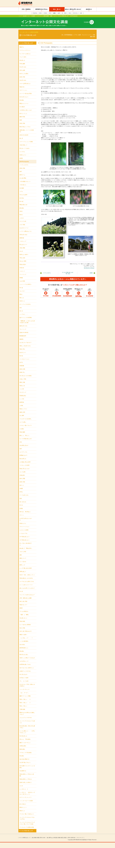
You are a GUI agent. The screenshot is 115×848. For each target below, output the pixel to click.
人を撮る (22, 428)
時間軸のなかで (23, 455)
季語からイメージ (24, 103)
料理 (50, 13)
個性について (23, 558)
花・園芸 (64, 13)
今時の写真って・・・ (25, 145)
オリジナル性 (23, 221)
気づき (21, 505)
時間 (21, 120)
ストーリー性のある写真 (26, 93)
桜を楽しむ (22, 60)
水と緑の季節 (23, 178)
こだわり (22, 218)
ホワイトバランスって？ (26, 797)
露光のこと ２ (23, 807)
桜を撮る (22, 100)
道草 (21, 448)
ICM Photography (24, 161)
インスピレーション (24, 359)
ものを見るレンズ (24, 661)
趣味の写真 (22, 116)
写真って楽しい (23, 706)
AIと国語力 (22, 106)
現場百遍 (22, 365)
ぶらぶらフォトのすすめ (26, 717)
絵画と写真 (22, 77)
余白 (21, 307)
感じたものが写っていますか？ (27, 588)
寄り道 (21, 287)
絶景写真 (22, 402)
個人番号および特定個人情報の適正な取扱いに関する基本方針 (61, 837)
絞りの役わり (23, 804)
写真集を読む (23, 395)
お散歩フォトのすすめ (25, 671)
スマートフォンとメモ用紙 (26, 141)
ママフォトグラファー (25, 50)
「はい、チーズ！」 (24, 692)
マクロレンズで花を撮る (26, 752)
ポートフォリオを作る (25, 304)
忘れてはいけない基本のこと (27, 667)
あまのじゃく (23, 352)
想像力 (21, 608)
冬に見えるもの (23, 674)
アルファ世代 (23, 57)
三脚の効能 (22, 709)
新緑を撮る (22, 749)
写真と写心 (22, 349)
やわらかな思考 (23, 194)
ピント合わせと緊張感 (25, 624)
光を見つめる (23, 80)
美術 (70, 13)
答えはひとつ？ (23, 244)
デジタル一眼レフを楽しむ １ (27, 814)
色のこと (22, 485)
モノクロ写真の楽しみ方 (26, 438)
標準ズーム (22, 174)
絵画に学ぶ (22, 372)
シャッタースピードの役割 (26, 800)
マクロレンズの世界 (24, 465)
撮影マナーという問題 (25, 696)
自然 (81, 13)
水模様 (21, 488)
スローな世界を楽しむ (25, 83)
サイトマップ (80, 837)
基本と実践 (22, 478)
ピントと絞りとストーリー (26, 584)
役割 (21, 498)
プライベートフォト (24, 526)
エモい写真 (22, 224)
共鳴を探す (22, 475)
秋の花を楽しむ (23, 736)
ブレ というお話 (24, 681)
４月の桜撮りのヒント (25, 181)
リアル (21, 191)
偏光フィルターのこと (25, 742)
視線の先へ (22, 87)
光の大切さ (22, 644)
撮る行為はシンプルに (25, 126)
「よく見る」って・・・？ (26, 638)
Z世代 (21, 211)
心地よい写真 (23, 379)
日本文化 (75, 13)
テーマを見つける (24, 495)
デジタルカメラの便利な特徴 (27, 827)
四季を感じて (23, 571)
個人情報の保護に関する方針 (38, 837)
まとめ (21, 785)
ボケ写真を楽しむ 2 (24, 536)
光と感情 (22, 415)
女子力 (21, 362)
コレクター (22, 291)
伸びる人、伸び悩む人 (25, 511)
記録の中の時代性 (24, 332)
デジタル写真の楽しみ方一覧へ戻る (67, 273)
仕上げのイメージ (24, 228)
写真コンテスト (23, 408)
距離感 (21, 277)
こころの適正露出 (24, 641)
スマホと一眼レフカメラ (26, 425)
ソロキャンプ (23, 241)
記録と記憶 (22, 369)
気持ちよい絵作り (24, 254)
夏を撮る (22, 208)
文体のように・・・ (24, 155)
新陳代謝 (22, 238)
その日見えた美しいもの (26, 110)
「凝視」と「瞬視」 (24, 614)
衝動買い (22, 339)
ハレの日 (22, 389)
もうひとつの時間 (24, 530)
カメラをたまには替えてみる (27, 581)
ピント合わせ (23, 561)
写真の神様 (22, 621)
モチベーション (23, 90)
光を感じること (23, 618)
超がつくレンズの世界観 (26, 317)
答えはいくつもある (24, 148)
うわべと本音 (23, 551)
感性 (21, 555)
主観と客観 (22, 247)
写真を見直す (23, 264)
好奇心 (21, 491)
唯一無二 (22, 201)
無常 (21, 171)
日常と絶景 (22, 70)
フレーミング (23, 329)
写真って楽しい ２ (25, 702)
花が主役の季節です (24, 759)
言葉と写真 (22, 123)
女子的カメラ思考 (24, 677)
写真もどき (22, 385)
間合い (21, 294)
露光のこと (22, 810)
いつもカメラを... (24, 533)
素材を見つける (23, 325)
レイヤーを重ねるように (26, 231)
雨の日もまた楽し (24, 654)
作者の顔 (22, 267)
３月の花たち (23, 184)
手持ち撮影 (22, 63)
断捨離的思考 (23, 335)
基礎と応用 (22, 412)
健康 (59, 13)
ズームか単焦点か (24, 611)
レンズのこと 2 (24, 789)
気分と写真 (22, 628)
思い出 (21, 311)
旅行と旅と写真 (23, 601)
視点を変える (23, 458)
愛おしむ (22, 297)
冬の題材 (22, 188)
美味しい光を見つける (25, 345)
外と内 (21, 591)
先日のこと (22, 301)
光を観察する (23, 770)
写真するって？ (23, 604)
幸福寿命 (35, 13)
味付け (21, 214)
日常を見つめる (23, 234)
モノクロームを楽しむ (25, 53)
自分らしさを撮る (24, 73)
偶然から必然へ (23, 634)
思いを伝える (23, 501)
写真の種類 (22, 432)
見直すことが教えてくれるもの (27, 657)
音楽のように (23, 523)
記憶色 (21, 508)
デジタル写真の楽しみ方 (26, 830)
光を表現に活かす (24, 445)
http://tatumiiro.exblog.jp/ (89, 268)
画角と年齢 (22, 382)
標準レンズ (22, 565)
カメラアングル (23, 452)
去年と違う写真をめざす (26, 631)
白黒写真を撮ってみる (25, 664)
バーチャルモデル (47, 272)
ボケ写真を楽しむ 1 (24, 540)
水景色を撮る (23, 745)
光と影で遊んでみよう (25, 762)
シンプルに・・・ (24, 314)
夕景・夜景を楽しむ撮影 (26, 598)
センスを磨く (23, 472)
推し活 (21, 138)
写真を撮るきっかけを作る (26, 578)
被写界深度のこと (24, 647)
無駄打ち (22, 47)
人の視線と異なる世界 (25, 462)
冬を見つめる (23, 67)
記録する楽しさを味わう (26, 782)
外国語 (45, 13)
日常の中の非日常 (24, 135)
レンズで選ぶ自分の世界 (26, 568)
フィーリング (23, 274)
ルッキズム (22, 151)
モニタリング (23, 392)
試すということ (23, 113)
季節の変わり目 (23, 204)
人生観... (22, 405)
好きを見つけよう (24, 96)
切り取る (22, 198)
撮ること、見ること (24, 435)
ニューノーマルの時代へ (26, 284)
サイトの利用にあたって (24, 837)
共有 (21, 442)
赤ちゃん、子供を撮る (25, 739)
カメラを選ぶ (23, 422)
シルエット (22, 271)
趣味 (54, 13)
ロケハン (22, 515)
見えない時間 (23, 261)
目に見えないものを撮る (26, 375)
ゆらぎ (21, 251)
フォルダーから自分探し (26, 418)
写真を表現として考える (26, 779)
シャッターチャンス (24, 689)
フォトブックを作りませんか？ (27, 594)
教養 (40, 13)
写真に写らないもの (24, 468)
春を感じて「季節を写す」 (26, 548)
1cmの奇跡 (22, 281)
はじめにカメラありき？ (26, 342)
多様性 (91, 272)
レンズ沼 (22, 398)
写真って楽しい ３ (25, 699)
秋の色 (21, 355)
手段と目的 (22, 257)
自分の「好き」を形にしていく (27, 574)
